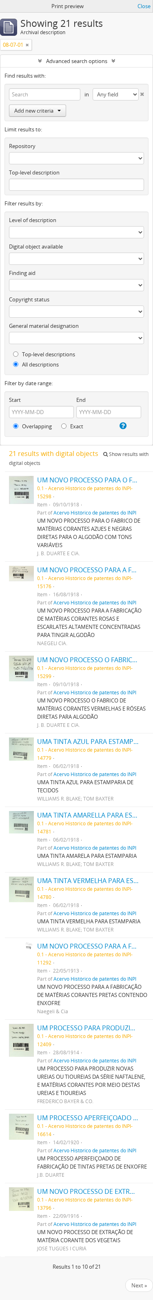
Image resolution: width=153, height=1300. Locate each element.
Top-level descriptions (48, 354)
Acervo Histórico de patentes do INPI (94, 512)
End (81, 400)
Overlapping (36, 426)
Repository (22, 146)
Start (15, 400)
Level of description (32, 220)
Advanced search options (76, 61)
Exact (76, 426)
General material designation (44, 325)
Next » (139, 1285)
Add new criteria (33, 110)
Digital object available (36, 246)
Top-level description (34, 172)
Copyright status (29, 299)
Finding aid (22, 273)
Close (144, 6)
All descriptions (40, 364)
